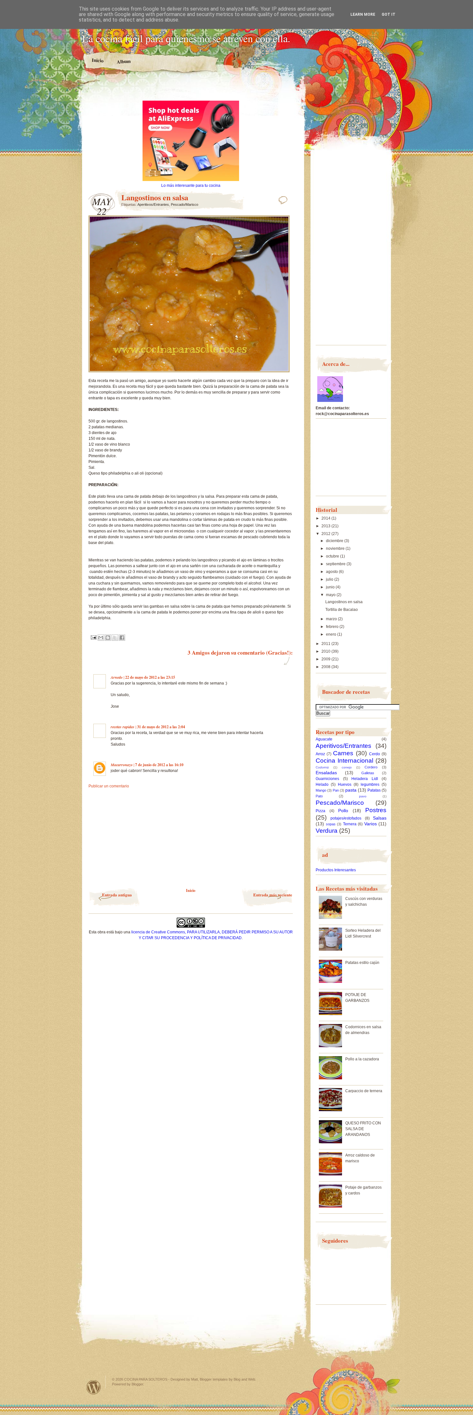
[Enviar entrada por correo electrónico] (93, 637)
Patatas (374, 790)
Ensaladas (326, 772)
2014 (326, 518)
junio (331, 587)
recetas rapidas (122, 727)
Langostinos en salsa (344, 602)
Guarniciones (327, 778)
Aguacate (324, 739)
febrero (332, 626)
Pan (336, 790)
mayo (331, 595)
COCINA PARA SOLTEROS (145, 1379)
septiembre (336, 564)
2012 (326, 533)
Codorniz (322, 767)
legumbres (370, 784)
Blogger (137, 1384)
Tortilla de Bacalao (341, 609)
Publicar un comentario (108, 786)
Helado (322, 784)
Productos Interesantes (336, 870)
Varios (370, 823)
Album (123, 61)
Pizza (320, 811)
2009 (326, 659)
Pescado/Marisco (184, 204)
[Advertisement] (191, 89)
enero (331, 634)
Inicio (98, 60)
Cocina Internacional (344, 760)
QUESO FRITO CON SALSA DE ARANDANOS (363, 1129)
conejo (347, 767)
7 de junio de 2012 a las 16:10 (159, 764)
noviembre (336, 548)
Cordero (371, 767)
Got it (388, 14)
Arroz (320, 754)
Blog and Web (244, 1379)
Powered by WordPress (93, 1387)
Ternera (350, 824)
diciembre (335, 541)
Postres (375, 810)
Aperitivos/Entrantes (153, 204)
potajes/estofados (345, 818)
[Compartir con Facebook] (122, 637)
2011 (326, 643)
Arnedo (117, 677)
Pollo (343, 810)
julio (330, 579)
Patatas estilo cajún (362, 962)
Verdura (327, 830)
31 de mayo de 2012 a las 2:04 (161, 727)
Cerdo (374, 754)
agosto (332, 571)
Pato (319, 796)
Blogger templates (214, 1379)
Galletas (367, 773)
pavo (362, 796)
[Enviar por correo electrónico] (100, 637)
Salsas (379, 818)
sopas (331, 824)
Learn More (362, 14)
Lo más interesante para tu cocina (190, 185)
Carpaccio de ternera (363, 1091)
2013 (326, 526)
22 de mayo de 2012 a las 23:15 (150, 677)
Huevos (344, 784)
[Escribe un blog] (108, 637)
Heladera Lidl (364, 778)
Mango (321, 790)
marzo (332, 619)
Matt (194, 1379)
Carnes (343, 753)
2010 (326, 651)
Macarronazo (122, 764)
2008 (326, 667)
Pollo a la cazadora (362, 1059)
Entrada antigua (117, 895)
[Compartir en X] (115, 637)
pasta (351, 790)
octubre (333, 556)
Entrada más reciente (272, 895)
